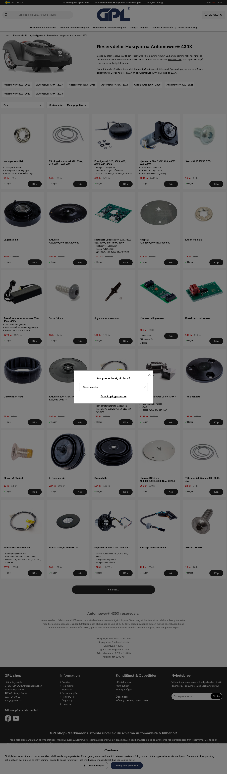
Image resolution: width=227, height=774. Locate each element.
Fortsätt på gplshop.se (113, 396)
